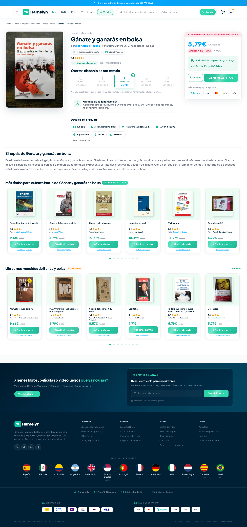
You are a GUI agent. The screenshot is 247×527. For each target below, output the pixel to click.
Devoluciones (166, 436)
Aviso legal (204, 427)
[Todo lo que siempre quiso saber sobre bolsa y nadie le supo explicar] (183, 290)
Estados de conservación (171, 445)
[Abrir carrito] (223, 12)
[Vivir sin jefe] (183, 204)
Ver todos (237, 268)
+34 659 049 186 (226, 522)
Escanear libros (127, 427)
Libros (54, 12)
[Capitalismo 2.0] (222, 204)
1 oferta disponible (222, 250)
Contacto (164, 440)
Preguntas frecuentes (130, 440)
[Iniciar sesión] (231, 12)
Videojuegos (88, 12)
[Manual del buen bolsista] (25, 290)
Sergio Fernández (180, 232)
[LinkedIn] (31, 447)
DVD (63, 12)
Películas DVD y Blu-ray (91, 431)
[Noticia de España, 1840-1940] (104, 290)
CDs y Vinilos (87, 436)
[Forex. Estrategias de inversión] (25, 204)
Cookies (203, 436)
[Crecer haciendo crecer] (104, 204)
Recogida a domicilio (130, 436)
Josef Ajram (58, 232)
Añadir (197, 77)
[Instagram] (17, 447)
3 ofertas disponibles (183, 250)
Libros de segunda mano (92, 427)
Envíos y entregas (167, 431)
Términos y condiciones (210, 440)
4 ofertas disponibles (183, 335)
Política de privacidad (209, 431)
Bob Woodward (219, 318)
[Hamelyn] (35, 12)
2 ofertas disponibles (24, 250)
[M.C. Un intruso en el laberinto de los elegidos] (64, 290)
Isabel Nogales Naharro (23, 232)
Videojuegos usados (90, 440)
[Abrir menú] (16, 12)
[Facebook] (38, 447)
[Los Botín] (143, 290)
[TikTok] (24, 447)
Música (73, 12)
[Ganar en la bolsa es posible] (64, 204)
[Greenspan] (222, 290)
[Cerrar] (243, 3)
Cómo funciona (127, 431)
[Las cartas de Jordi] (143, 204)
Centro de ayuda (167, 427)
